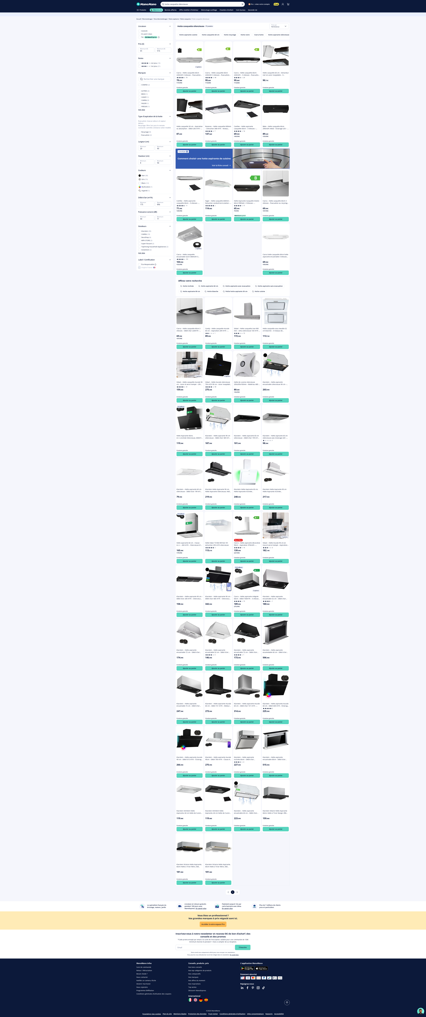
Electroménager (147, 19)
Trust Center (213, 1014)
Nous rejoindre (142, 987)
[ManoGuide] (420, 1011)
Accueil (138, 19)
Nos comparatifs (194, 974)
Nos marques (193, 977)
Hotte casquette (185, 19)
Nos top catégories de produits (199, 970)
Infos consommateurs (255, 1014)
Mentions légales (180, 1014)
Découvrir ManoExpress (197, 990)
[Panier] (288, 4)
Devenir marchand (143, 984)
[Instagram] (258, 988)
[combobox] (279, 26)
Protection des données (197, 1014)
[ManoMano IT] (190, 1000)
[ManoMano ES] (206, 1000)
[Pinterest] (253, 988)
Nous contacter (142, 977)
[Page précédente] (228, 892)
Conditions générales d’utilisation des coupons (153, 994)
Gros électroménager (161, 19)
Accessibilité (279, 1014)
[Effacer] (242, 4)
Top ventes (192, 987)
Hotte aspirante (174, 19)
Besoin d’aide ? (141, 974)
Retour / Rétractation (144, 970)
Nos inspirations (194, 984)
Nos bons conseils (195, 967)
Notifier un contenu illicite (146, 980)
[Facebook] (247, 988)
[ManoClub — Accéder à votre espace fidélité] (276, 4)
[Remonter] (287, 1002)
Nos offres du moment (196, 980)
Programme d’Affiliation (145, 990)
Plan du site (167, 1014)
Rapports (269, 1014)
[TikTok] (263, 988)
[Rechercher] (162, 4)
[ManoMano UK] (195, 1000)
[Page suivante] (237, 892)
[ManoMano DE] (201, 1000)
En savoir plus (234, 955)
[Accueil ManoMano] (147, 4)
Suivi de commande (143, 967)
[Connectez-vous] (282, 4)
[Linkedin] (242, 988)
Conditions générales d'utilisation (232, 1014)
